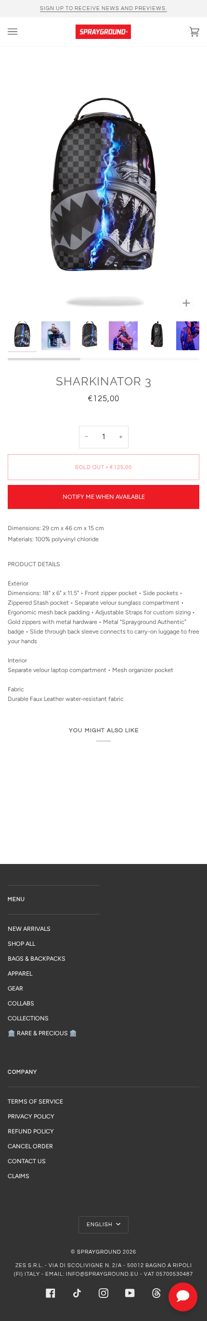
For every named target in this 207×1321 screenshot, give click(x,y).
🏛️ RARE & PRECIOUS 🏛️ (42, 1033)
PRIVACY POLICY (31, 1116)
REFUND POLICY (31, 1131)
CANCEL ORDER (30, 1146)
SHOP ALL (21, 943)
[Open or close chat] (182, 1297)
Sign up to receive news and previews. (103, 8)
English (100, 1224)
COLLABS (21, 1003)
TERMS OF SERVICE (35, 1101)
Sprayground (99, 1252)
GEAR (15, 988)
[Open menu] (22, 31)
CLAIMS (18, 1176)
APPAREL (20, 973)
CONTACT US (27, 1161)
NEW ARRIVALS (29, 928)
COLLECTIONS (28, 1018)
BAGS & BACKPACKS (36, 958)
